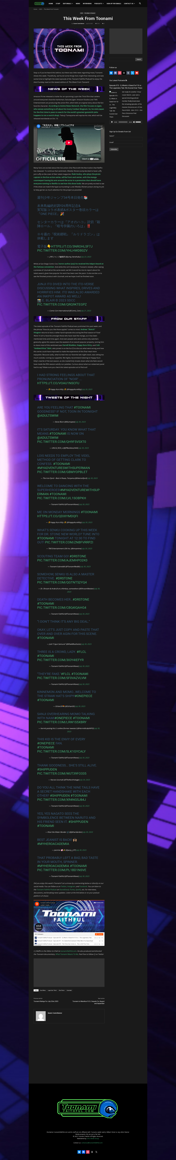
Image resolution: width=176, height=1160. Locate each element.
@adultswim (47, 415)
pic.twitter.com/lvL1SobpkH (61, 498)
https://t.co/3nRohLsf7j (71, 246)
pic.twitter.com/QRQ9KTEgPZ (62, 304)
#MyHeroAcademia (53, 844)
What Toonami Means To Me (67, 954)
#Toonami (82, 407)
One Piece (61, 990)
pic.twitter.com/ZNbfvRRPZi (69, 542)
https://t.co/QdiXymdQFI (57, 516)
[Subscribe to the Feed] (126, 80)
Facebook (83, 886)
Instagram (71, 886)
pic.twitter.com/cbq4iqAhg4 (61, 608)
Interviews (87, 3)
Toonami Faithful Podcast (47, 889)
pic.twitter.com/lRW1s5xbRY (61, 722)
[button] (140, 4)
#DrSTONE (78, 556)
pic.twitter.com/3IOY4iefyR (60, 660)
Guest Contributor (78, 23)
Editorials (67, 3)
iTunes (72, 889)
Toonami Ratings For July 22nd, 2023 (46, 1001)
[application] (125, 122)
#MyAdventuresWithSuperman (63, 468)
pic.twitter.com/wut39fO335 (61, 773)
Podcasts (98, 3)
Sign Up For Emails (114, 3)
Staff (58, 3)
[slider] (138, 122)
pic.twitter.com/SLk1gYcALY (61, 751)
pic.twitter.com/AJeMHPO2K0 (62, 560)
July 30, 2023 (80, 422)
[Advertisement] (69, 972)
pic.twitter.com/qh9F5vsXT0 (61, 442)
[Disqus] (69, 1053)
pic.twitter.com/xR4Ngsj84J (61, 800)
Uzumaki (69, 990)
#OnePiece (83, 696)
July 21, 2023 (86, 310)
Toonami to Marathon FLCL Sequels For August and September (88, 1002)
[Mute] (134, 122)
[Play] (112, 122)
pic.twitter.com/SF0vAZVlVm (61, 678)
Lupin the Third (52, 990)
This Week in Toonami (90, 13)
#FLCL (81, 652)
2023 (40, 9)
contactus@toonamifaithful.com (92, 1143)
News (78, 3)
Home (51, 3)
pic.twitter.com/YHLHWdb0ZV (62, 250)
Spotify (78, 889)
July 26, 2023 (87, 389)
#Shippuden (47, 769)
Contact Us (128, 3)
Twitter (63, 886)
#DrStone (81, 599)
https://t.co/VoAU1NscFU (58, 383)
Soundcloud (64, 889)
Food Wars (43, 990)
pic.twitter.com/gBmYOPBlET (62, 472)
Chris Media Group (93, 1138)
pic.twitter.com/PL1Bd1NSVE (61, 870)
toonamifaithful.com (68, 951)
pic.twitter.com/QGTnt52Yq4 (62, 582)
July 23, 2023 (86, 257)
